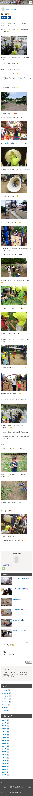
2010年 (4, 766)
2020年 (4, 737)
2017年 (4, 746)
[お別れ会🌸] (11, 605)
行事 (9, 17)
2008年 (4, 772)
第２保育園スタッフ (11, 9)
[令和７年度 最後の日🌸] (15, 584)
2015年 (4, 752)
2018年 (4, 743)
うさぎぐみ (5, 696)
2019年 (4, 740)
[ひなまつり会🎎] (12, 626)
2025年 (4, 723)
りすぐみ (4, 704)
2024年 (4, 726)
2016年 (4, 749)
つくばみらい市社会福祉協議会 (9, 787)
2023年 (4, 729)
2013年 (4, 757)
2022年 (4, 731)
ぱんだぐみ (5, 701)
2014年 (4, 755)
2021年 (4, 734)
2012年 (4, 760)
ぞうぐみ (4, 17)
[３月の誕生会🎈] (12, 616)
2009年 (4, 769)
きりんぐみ (5, 699)
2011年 (4, 763)
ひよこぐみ (5, 693)
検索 (28, 662)
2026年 (4, 720)
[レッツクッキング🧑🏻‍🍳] (14, 637)
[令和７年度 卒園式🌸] (14, 595)
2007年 (4, 775)
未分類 (4, 710)
